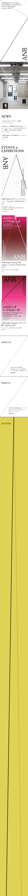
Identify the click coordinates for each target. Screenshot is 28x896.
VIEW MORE (13, 372)
